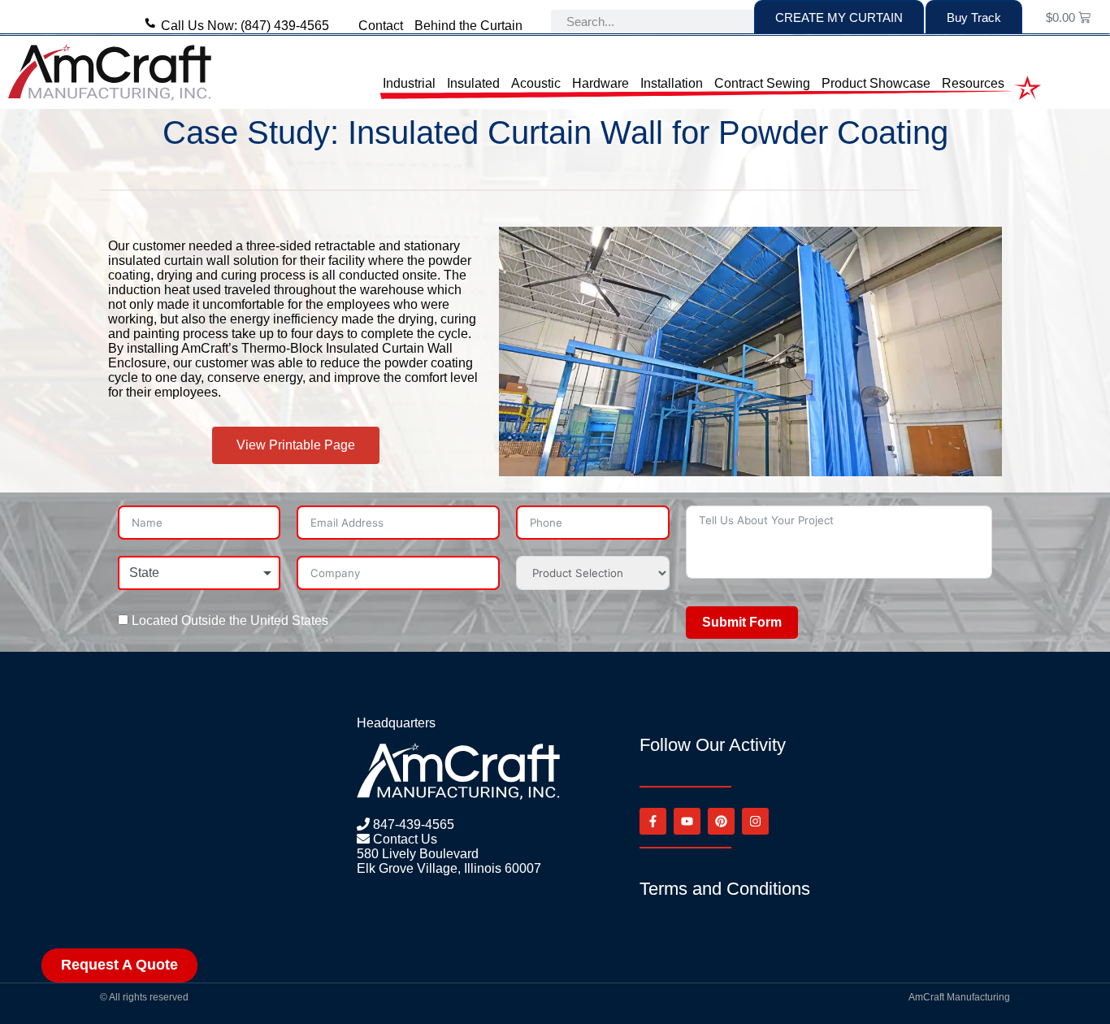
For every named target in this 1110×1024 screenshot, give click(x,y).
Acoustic (536, 83)
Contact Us (403, 839)
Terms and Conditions (725, 889)
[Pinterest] (721, 821)
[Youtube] (687, 821)
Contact (380, 26)
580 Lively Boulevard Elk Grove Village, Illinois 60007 (449, 861)
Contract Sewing (762, 83)
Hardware (600, 83)
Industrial (409, 83)
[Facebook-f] (653, 821)
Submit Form (742, 622)
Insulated (473, 83)
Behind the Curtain (468, 26)
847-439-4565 (412, 824)
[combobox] (199, 573)
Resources (973, 83)
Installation (671, 83)
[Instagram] (755, 821)
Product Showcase (876, 83)
